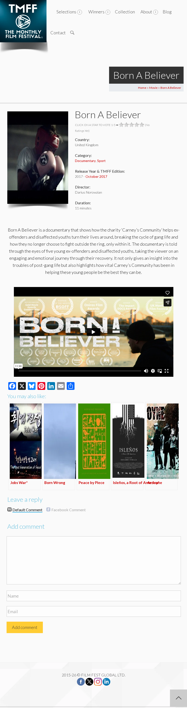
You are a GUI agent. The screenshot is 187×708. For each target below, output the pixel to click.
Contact (58, 32)
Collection (125, 11)
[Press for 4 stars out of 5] (136, 124)
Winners (96, 11)
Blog (167, 11)
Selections (66, 11)
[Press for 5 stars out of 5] (141, 124)
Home (142, 88)
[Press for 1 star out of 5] (121, 124)
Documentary (85, 161)
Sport (101, 161)
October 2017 (96, 176)
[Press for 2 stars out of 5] (126, 124)
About (146, 11)
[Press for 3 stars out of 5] (131, 124)
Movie (153, 88)
